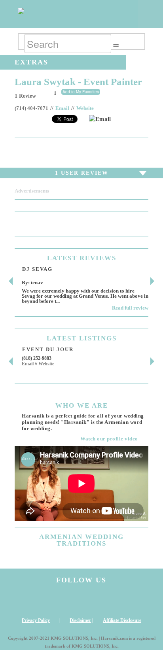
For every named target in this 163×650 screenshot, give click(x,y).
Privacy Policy (36, 620)
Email (62, 108)
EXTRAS (31, 62)
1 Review (25, 96)
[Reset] (116, 45)
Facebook (64, 600)
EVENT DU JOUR (48, 349)
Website (85, 108)
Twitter (99, 600)
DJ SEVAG (37, 269)
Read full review (130, 307)
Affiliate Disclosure (122, 620)
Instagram (30, 600)
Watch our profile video (109, 439)
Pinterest (133, 600)
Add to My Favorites (81, 91)
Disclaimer (80, 620)
